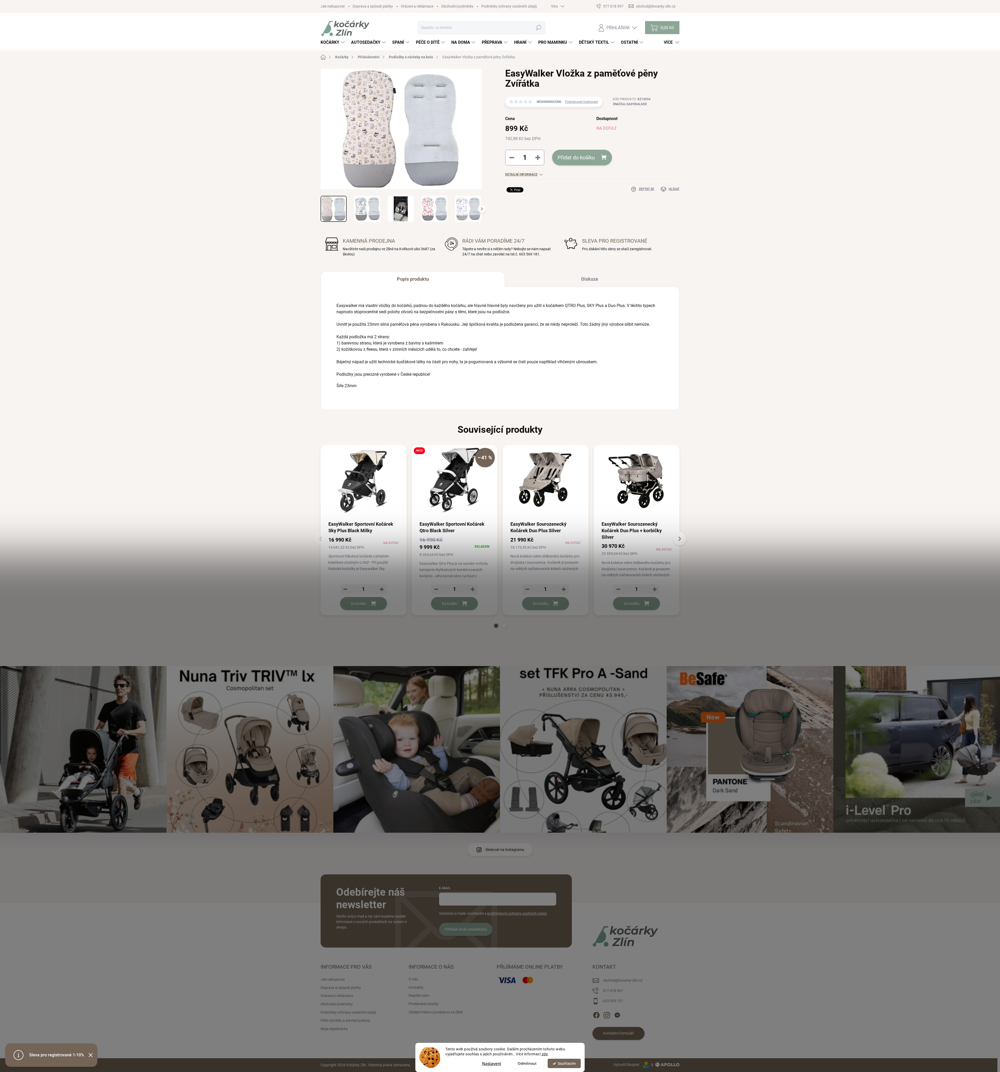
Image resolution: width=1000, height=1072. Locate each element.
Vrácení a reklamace (417, 6)
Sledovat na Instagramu (504, 850)
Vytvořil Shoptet (626, 1065)
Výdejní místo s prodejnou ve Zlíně (436, 1012)
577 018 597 (613, 991)
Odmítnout (527, 1063)
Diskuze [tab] (589, 279)
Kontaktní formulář (618, 1033)
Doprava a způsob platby (373, 6)
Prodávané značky (424, 1004)
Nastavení (491, 1063)
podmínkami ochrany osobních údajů (517, 913)
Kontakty (416, 987)
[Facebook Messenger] (617, 1014)
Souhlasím (567, 1063)
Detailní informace (521, 174)
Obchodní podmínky (457, 6)
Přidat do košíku (576, 157)
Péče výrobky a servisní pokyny (345, 1020)
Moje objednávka (334, 1029)
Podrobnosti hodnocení (581, 102)
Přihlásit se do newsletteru (466, 929)
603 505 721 (613, 1001)
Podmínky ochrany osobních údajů (509, 6)
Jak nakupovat (333, 6)
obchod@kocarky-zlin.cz (622, 980)
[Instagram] (607, 1014)
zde (545, 1054)
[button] (496, 625)
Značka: (630, 104)
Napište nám (419, 995)
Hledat (538, 28)
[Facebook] (596, 1014)
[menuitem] (333, 42)
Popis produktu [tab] (413, 279)
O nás (413, 979)
